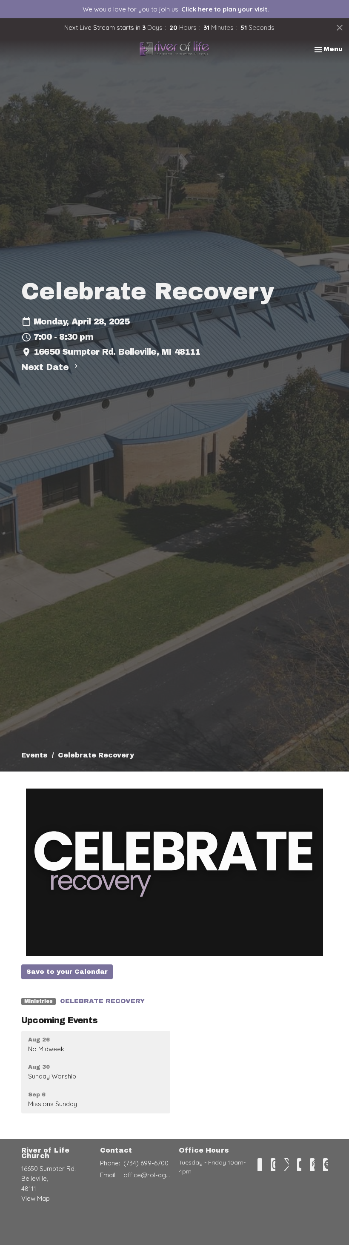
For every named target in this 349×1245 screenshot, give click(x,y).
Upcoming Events (59, 1020)
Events (34, 755)
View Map (35, 1198)
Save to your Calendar (67, 971)
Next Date (46, 367)
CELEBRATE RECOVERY (102, 1001)
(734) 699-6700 (146, 1163)
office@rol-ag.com (146, 1175)
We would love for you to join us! (176, 9)
